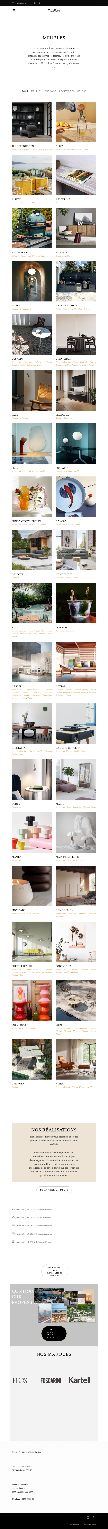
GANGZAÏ (62, 521)
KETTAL (61, 686)
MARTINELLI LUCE (67, 857)
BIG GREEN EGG (21, 252)
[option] (26, 1380)
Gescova (17, 574)
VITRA (60, 1083)
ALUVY (16, 199)
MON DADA (19, 910)
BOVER (16, 305)
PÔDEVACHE (63, 966)
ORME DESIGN (64, 910)
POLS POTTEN (20, 1025)
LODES (16, 804)
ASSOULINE (63, 199)
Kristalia (18, 748)
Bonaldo (62, 252)
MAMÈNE (17, 857)
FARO (15, 414)
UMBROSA (18, 1083)
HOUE (15, 627)
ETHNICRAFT (64, 358)
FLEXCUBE (62, 414)
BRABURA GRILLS (67, 305)
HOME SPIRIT (64, 574)
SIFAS (59, 1025)
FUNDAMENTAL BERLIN (26, 521)
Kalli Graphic (36, 1517)
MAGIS (60, 804)
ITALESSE (62, 627)
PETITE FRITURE (22, 966)
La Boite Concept (68, 748)
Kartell (17, 686)
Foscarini (62, 468)
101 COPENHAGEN (23, 146)
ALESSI (60, 146)
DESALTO (17, 358)
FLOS (15, 468)
